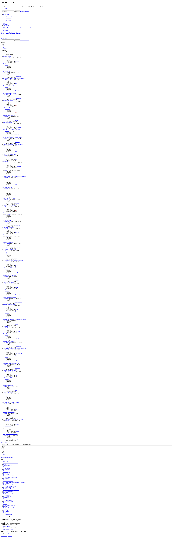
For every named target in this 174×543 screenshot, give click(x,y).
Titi (5, 145)
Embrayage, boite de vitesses (11, 33)
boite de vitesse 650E (7, 377)
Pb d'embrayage (6, 71)
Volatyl (16, 105)
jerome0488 (7, 57)
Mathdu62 (7, 236)
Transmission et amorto (8, 385)
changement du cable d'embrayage (10, 434)
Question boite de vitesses (8, 227)
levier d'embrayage (7, 220)
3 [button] (3, 47)
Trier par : (14, 444)
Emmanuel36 (8, 94)
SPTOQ (6, 335)
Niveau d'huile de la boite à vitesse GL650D (12, 137)
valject (6, 116)
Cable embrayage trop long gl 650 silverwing (13, 260)
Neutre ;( (5, 212)
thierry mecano (18, 302)
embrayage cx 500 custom (8, 412)
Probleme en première (8, 187)
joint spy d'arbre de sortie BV (9, 370)
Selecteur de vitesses (7, 122)
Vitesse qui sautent (7, 234)
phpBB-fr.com (9, 533)
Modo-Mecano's (10, 36)
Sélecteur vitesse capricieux (9, 115)
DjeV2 (6, 87)
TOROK (7, 403)
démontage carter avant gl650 (9, 275)
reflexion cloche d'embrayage (9, 297)
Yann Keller (7, 243)
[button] (5, 48)
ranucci (16, 375)
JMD (6, 79)
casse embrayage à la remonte (9, 198)
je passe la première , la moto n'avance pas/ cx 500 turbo (15, 348)
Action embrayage (7, 56)
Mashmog (7, 221)
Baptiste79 (7, 371)
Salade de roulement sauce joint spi (10, 304)
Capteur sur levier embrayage (9, 249)
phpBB (8, 531)
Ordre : (24, 444)
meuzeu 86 (17, 331)
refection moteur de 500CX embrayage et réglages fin (14, 176)
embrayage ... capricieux (8, 282)
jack (6, 413)
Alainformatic (8, 123)
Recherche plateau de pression (9, 93)
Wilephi (6, 228)
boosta (6, 435)
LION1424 (17, 184)
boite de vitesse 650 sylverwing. (10, 267)
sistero (6, 177)
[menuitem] (10, 16)
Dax (6, 155)
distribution (5, 289)
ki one (6, 188)
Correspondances (7, 426)
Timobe (6, 250)
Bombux (7, 420)
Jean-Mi (17, 90)
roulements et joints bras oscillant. (10, 355)
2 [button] (3, 45)
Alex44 (6, 72)
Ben (6, 386)
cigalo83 (7, 349)
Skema (6, 320)
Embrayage (5, 161)
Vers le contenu (4, 8)
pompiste (7, 427)
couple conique (6, 326)
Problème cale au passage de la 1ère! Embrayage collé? (15, 319)
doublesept (7, 101)
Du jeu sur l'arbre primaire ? (9, 85)
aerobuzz (7, 131)
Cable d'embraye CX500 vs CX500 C (11, 129)
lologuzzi (7, 305)
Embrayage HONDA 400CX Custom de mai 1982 (14, 78)
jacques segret (18, 68)
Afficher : (4, 444)
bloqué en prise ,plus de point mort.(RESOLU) (13, 144)
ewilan (6, 261)
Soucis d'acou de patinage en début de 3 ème (12, 63)
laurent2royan (8, 162)
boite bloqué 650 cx (7, 107)
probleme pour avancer (8, 392)
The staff (17, 36)
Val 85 (6, 65)
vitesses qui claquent (7, 168)
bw (16, 409)
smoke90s (7, 138)
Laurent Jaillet (8, 342)
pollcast (16, 280)
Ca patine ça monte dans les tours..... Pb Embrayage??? (15, 419)
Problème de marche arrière (9, 341)
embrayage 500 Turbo (8, 242)
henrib (6, 269)
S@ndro (6, 379)
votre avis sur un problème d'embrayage (11, 311)
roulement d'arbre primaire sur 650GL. (11, 363)
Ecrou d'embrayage (7, 333)
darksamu (7, 276)
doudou (16, 195)
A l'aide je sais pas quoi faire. (9, 154)
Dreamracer (17, 368)
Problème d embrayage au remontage (11, 402)
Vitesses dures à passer (8, 100)
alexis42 (6, 170)
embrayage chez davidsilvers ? (9, 205)
